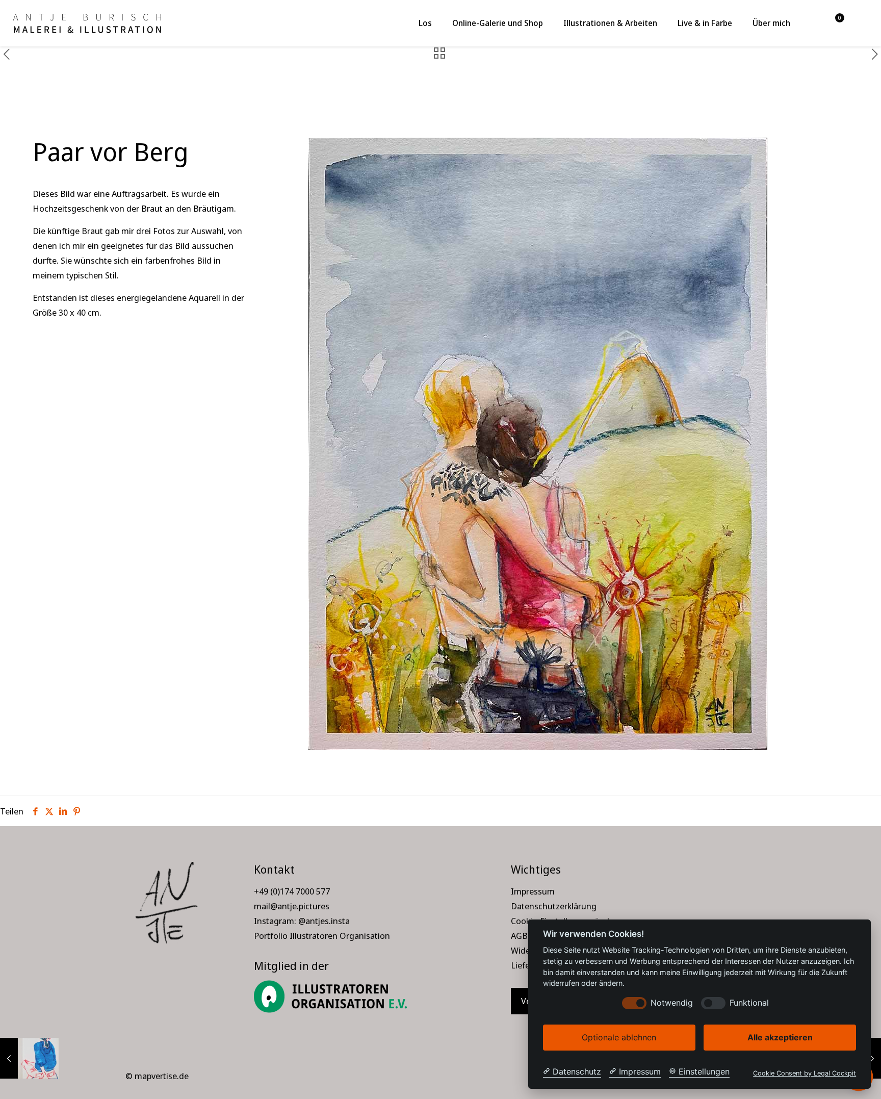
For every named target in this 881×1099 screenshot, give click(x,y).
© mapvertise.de (157, 1076)
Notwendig (672, 1003)
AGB (519, 935)
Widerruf (528, 950)
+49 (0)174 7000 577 (292, 891)
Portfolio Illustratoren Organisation (322, 935)
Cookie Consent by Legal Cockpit (804, 1073)
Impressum (533, 891)
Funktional (749, 1003)
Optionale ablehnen (619, 1037)
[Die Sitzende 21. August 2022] (29, 1058)
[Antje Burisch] (86, 23)
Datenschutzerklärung (554, 906)
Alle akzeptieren (780, 1037)
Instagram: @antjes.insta (302, 921)
